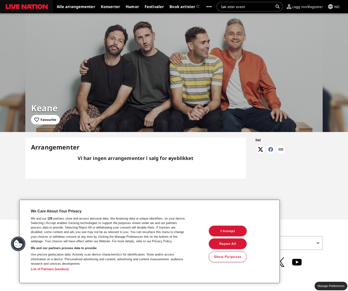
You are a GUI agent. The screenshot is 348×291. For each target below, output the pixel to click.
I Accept (228, 231)
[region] (149, 241)
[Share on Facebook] (271, 152)
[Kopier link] (281, 149)
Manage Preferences (330, 286)
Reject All (227, 244)
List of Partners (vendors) (50, 269)
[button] (26, 6)
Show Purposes (227, 257)
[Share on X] (260, 152)
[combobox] (247, 6)
